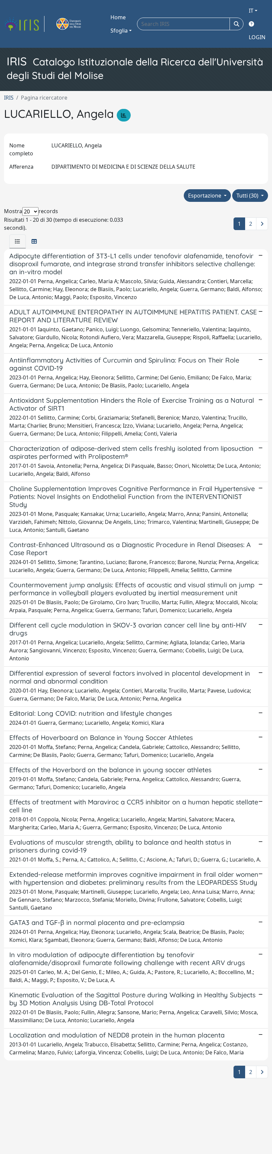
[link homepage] (24, 24)
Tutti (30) (248, 195)
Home (118, 17)
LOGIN (257, 37)
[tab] (17, 241)
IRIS (9, 97)
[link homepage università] (76, 24)
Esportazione (205, 195)
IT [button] (251, 10)
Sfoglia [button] (119, 30)
